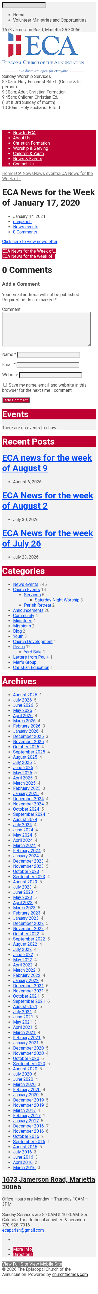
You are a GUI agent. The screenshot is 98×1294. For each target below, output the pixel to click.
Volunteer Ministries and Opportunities (50, 20)
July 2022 (22, 949)
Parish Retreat (37, 605)
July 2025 (22, 762)
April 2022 (23, 965)
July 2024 (22, 824)
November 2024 (28, 804)
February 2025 (27, 788)
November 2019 (28, 1105)
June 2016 (23, 1157)
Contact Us (23, 164)
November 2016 (28, 1131)
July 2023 (22, 887)
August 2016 (25, 1146)
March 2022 (24, 970)
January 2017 (26, 1120)
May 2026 (22, 710)
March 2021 (24, 1032)
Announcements (28, 610)
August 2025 (25, 757)
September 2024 (29, 814)
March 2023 (24, 907)
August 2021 (25, 1006)
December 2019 (28, 1100)
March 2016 (24, 1167)
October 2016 (26, 1136)
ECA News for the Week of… (29, 251)
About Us (21, 138)
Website (10, 374)
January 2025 (26, 793)
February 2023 (27, 913)
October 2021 (26, 996)
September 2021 (29, 1001)
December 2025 (28, 736)
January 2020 (26, 1094)
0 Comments (25, 232)
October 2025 (26, 746)
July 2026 (22, 700)
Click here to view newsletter (29, 241)
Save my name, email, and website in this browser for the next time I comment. (44, 387)
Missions (22, 626)
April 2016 (23, 1162)
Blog (17, 631)
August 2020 (25, 1068)
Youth (18, 636)
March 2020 (24, 1084)
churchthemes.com (70, 1274)
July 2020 (22, 1074)
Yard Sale (33, 652)
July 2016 (22, 1152)
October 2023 (26, 871)
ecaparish (22, 221)
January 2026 (26, 731)
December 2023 (28, 861)
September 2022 (29, 939)
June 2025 (23, 767)
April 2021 (23, 1027)
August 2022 (25, 944)
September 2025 (29, 752)
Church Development (33, 641)
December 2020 (28, 1048)
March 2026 (24, 720)
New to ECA (24, 132)
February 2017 (27, 1115)
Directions (23, 1254)
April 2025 (23, 778)
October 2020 (26, 1058)
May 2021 (22, 1022)
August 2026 (25, 694)
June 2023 (23, 892)
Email (9, 364)
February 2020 (27, 1089)
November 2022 (28, 928)
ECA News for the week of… (28, 256)
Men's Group (24, 662)
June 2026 (23, 705)
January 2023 (26, 918)
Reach (19, 646)
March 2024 (24, 845)
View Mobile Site (45, 1264)
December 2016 (28, 1126)
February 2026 (27, 726)
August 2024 (25, 819)
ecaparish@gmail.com (23, 1230)
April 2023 (23, 902)
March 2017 (24, 1110)
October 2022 (26, 933)
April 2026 (23, 715)
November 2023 (28, 866)
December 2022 (28, 923)
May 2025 (22, 772)
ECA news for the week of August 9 (47, 462)
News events (46, 173)
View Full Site (15, 1264)
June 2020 (23, 1079)
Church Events (26, 589)
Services (32, 594)
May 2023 (22, 897)
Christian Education (31, 667)
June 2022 (23, 954)
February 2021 (27, 1037)
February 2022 (27, 975)
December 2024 (28, 798)
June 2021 (23, 1017)
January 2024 (26, 855)
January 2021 (26, 1042)
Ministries (22, 620)
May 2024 (22, 835)
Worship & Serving (30, 148)
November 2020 (28, 1053)
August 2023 (25, 881)
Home (18, 14)
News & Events (27, 158)
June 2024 (23, 830)
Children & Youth (28, 153)
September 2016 (29, 1141)
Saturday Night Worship (57, 600)
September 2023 (29, 876)
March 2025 (24, 783)
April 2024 (23, 840)
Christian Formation (31, 143)
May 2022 (22, 959)
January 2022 (26, 980)
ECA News (24, 173)
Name (9, 354)
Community (23, 615)
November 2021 (28, 991)
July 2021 (22, 1011)
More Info (22, 1249)
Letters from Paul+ (31, 657)
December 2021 (28, 985)
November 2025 (28, 741)
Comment (11, 309)
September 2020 (29, 1063)
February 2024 (27, 850)
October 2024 (26, 809)
